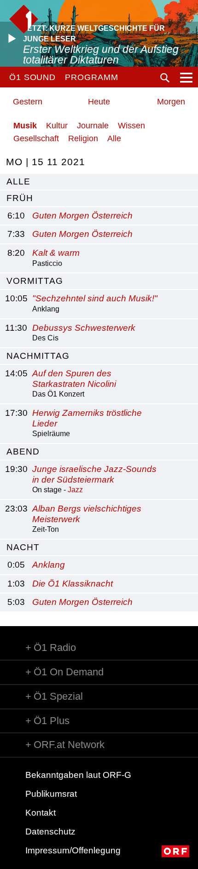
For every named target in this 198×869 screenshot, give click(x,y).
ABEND (23, 451)
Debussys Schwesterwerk (83, 328)
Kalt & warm (56, 253)
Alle (114, 138)
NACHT (23, 547)
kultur (57, 125)
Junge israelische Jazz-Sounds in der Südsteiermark (94, 474)
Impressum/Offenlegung (73, 850)
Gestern (27, 101)
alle (18, 181)
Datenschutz (50, 831)
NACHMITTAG (38, 356)
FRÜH (19, 198)
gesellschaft (36, 138)
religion (83, 138)
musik (25, 125)
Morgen (171, 101)
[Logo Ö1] (23, 19)
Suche (164, 77)
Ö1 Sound (32, 77)
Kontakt (40, 812)
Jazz (75, 490)
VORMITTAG (34, 281)
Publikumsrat (51, 794)
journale (93, 125)
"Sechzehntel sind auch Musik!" (94, 298)
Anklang (48, 565)
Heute (99, 101)
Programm (91, 77)
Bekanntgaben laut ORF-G (78, 775)
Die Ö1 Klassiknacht (72, 583)
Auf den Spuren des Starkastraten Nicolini (74, 378)
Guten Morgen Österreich (82, 215)
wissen (131, 125)
